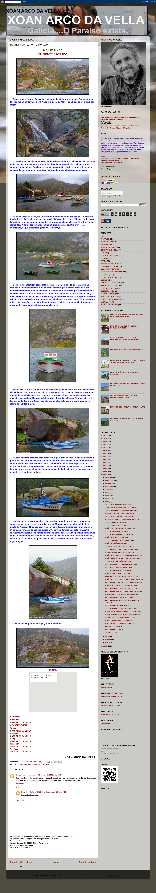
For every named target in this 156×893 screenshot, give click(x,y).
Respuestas (22, 788)
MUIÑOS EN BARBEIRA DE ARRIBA (118, 573)
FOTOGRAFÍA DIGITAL (109, 266)
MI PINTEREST (106, 687)
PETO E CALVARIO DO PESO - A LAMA (119, 540)
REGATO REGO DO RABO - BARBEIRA (119, 513)
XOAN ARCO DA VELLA (33, 11)
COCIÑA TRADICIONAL (110, 250)
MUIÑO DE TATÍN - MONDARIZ (116, 543)
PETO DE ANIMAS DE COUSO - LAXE (119, 597)
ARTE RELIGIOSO (108, 247)
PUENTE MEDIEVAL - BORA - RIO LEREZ (120, 617)
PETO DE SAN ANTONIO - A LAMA (118, 570)
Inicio (56, 862)
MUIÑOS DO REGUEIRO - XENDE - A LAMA (121, 585)
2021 (105, 451)
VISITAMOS (105, 302)
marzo (107, 636)
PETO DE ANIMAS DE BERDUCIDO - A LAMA (122, 588)
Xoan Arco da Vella (28, 792)
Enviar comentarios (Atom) (31, 867)
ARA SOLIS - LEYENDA (113, 626)
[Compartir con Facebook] (59, 762)
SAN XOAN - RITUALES (110, 296)
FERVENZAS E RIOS (108, 264)
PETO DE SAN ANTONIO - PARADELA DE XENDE (123, 591)
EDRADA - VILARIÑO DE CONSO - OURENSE (127, 349)
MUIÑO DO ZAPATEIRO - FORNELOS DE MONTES (124, 579)
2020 (105, 454)
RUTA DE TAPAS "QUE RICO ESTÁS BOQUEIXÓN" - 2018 (123, 327)
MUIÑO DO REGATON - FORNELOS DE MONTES (123, 555)
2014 (105, 472)
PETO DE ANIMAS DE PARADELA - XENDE (121, 608)
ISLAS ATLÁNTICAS (108, 269)
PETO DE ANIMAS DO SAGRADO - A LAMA (121, 564)
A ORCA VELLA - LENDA (114, 629)
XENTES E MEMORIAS (109, 305)
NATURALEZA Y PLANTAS (111, 283)
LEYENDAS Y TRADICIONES (29, 765)
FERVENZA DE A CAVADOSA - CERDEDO (120, 507)
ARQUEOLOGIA (107, 242)
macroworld (92, 876)
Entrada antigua (87, 862)
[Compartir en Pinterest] (61, 762)
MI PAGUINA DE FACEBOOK (111, 696)
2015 (105, 469)
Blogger (118, 876)
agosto (108, 489)
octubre (108, 483)
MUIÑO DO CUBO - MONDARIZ (116, 537)
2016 (105, 466)
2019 (105, 457)
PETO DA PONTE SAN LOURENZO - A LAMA (121, 549)
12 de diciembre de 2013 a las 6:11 (52, 792)
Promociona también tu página (109, 753)
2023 (105, 445)
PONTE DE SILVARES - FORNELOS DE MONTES (123, 611)
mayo (107, 498)
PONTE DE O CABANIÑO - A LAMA (118, 561)
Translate (118, 196)
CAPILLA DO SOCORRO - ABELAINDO (119, 516)
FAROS (103, 261)
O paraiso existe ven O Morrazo (110, 748)
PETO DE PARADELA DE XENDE (117, 605)
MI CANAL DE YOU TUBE (110, 705)
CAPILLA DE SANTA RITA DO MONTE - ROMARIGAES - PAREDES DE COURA (125, 338)
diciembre (109, 477)
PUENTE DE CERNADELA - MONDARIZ (119, 552)
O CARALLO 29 (111, 632)
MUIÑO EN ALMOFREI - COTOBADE (118, 620)
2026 (105, 436)
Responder (20, 783)
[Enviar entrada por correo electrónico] (48, 762)
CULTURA (104, 258)
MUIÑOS (104, 280)
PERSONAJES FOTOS (109, 288)
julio (107, 492)
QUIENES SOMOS (107, 291)
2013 (105, 475)
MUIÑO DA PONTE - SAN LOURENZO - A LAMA (122, 558)
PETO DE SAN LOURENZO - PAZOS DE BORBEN (123, 582)
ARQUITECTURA (107, 244)
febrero (108, 639)
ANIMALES (105, 239)
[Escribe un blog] (55, 762)
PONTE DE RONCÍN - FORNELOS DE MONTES (122, 614)
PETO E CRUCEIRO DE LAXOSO (117, 525)
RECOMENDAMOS (108, 294)
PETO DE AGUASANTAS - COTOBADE (119, 534)
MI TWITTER (105, 723)
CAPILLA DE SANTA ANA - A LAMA (118, 504)
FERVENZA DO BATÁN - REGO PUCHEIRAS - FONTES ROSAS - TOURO (127, 315)
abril (107, 502)
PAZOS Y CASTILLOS (109, 285)
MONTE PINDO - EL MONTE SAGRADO (119, 623)
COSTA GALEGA (107, 255)
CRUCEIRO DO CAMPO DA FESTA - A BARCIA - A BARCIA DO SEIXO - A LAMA (127, 361)
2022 (105, 448)
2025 (105, 439)
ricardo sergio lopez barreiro (27, 775)
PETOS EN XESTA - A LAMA (115, 522)
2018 (105, 460)
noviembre (109, 480)
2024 (105, 442)
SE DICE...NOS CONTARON (111, 299)
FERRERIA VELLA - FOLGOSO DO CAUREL (121, 510)
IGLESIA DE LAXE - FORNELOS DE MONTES (122, 519)
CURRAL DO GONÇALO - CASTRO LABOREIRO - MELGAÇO (123, 396)
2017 (105, 463)
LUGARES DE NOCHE (109, 277)
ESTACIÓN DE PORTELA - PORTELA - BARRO (127, 407)
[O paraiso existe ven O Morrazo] (102, 751)
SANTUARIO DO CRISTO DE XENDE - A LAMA (122, 576)
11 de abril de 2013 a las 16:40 (50, 775)
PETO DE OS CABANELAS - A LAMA (118, 567)
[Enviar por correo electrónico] (52, 762)
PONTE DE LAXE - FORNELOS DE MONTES (121, 594)
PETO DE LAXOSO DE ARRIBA (116, 531)
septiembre (109, 486)
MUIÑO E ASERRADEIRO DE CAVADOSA (120, 528)
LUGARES (45, 765)
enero (107, 642)
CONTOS (104, 253)
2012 (105, 646)
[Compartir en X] (57, 762)
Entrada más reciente (21, 862)
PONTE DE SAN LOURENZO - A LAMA (119, 546)
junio (107, 495)
